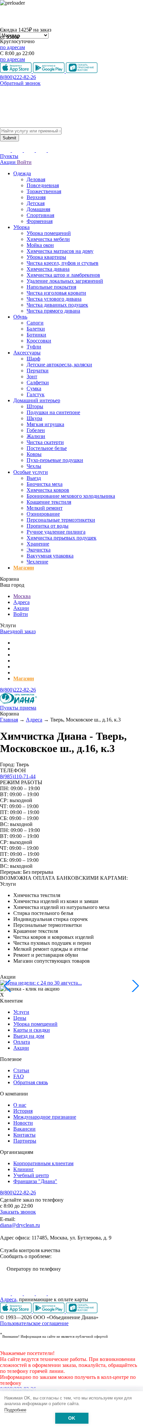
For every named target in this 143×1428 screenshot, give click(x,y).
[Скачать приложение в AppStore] (16, 1311)
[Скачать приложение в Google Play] (49, 1311)
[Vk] (6, 1293)
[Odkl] (18, 1293)
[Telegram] (42, 1293)
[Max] (53, 1293)
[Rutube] (30, 1293)
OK (71, 1418)
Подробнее (15, 1409)
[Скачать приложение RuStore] (81, 1311)
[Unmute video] (71, 16)
